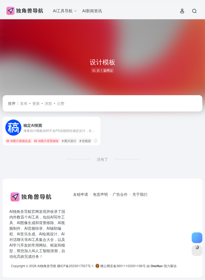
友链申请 (80, 194)
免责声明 (100, 194)
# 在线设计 (87, 141)
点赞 (60, 103)
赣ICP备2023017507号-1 (75, 265)
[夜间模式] (197, 250)
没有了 (102, 159)
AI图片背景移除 (48, 141)
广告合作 (120, 194)
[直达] (95, 141)
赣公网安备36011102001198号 (123, 265)
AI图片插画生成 (20, 141)
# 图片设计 (69, 141)
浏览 (48, 103)
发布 (23, 103)
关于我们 (139, 194)
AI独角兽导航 (46, 265)
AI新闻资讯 (92, 10)
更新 (36, 103)
